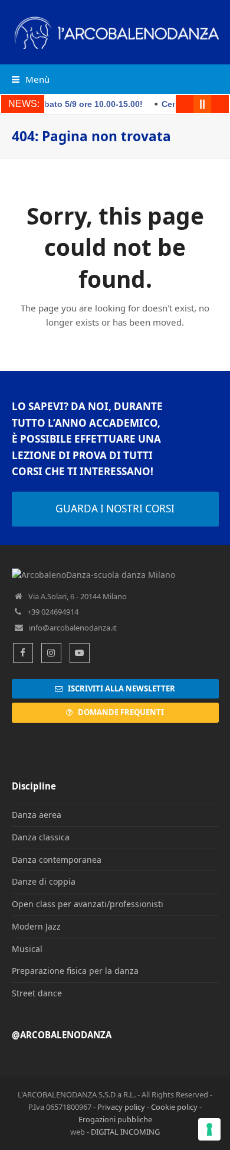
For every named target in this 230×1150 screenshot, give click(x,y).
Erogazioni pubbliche (115, 1119)
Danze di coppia (43, 881)
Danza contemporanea (56, 859)
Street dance (37, 993)
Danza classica (41, 837)
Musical (27, 948)
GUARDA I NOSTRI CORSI (115, 508)
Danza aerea (36, 814)
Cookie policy (174, 1107)
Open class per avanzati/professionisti (87, 903)
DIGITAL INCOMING (125, 1131)
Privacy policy (121, 1107)
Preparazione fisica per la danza (75, 970)
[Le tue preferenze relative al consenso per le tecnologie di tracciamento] (209, 1129)
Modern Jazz (36, 926)
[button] (31, 79)
